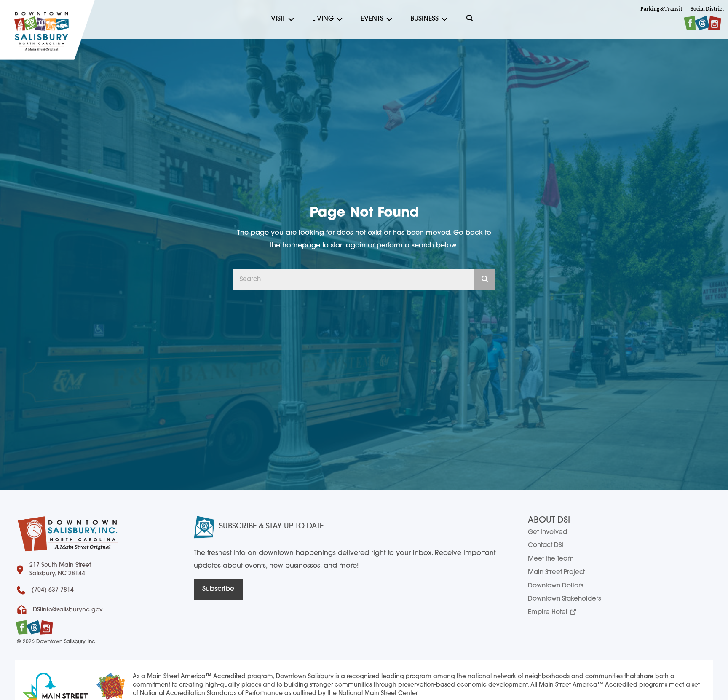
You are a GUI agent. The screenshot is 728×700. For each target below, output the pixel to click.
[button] (469, 19)
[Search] (484, 279)
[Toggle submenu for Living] (340, 19)
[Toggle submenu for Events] (389, 19)
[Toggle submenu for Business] (444, 19)
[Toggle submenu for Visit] (291, 19)
